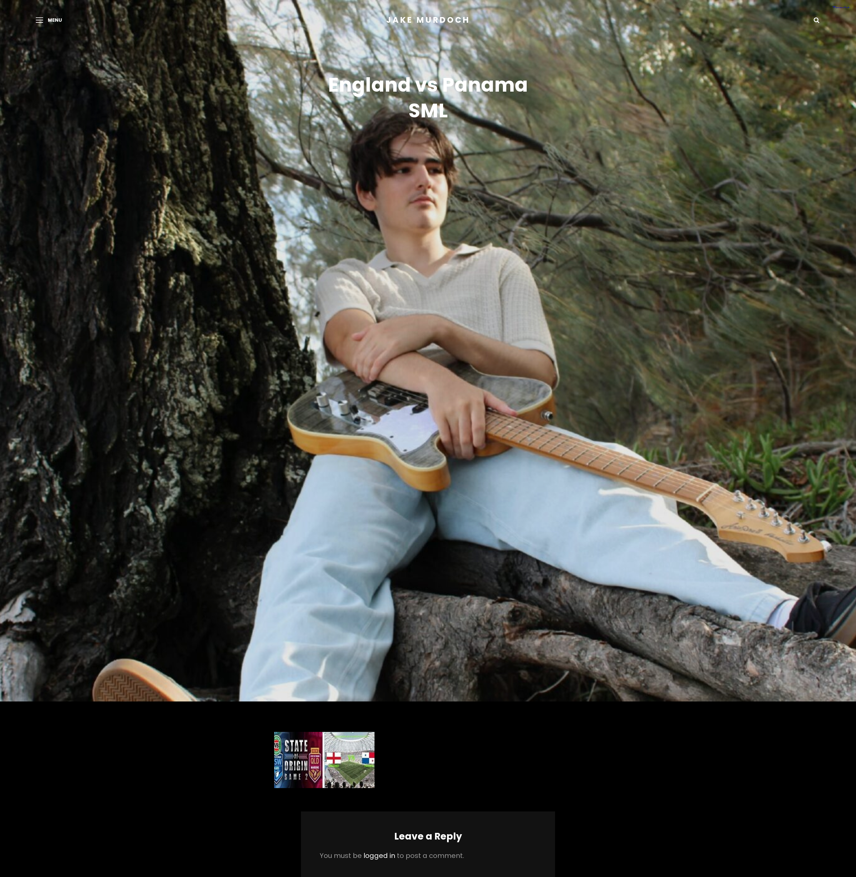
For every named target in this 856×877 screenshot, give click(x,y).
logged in (379, 855)
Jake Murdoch (428, 19)
